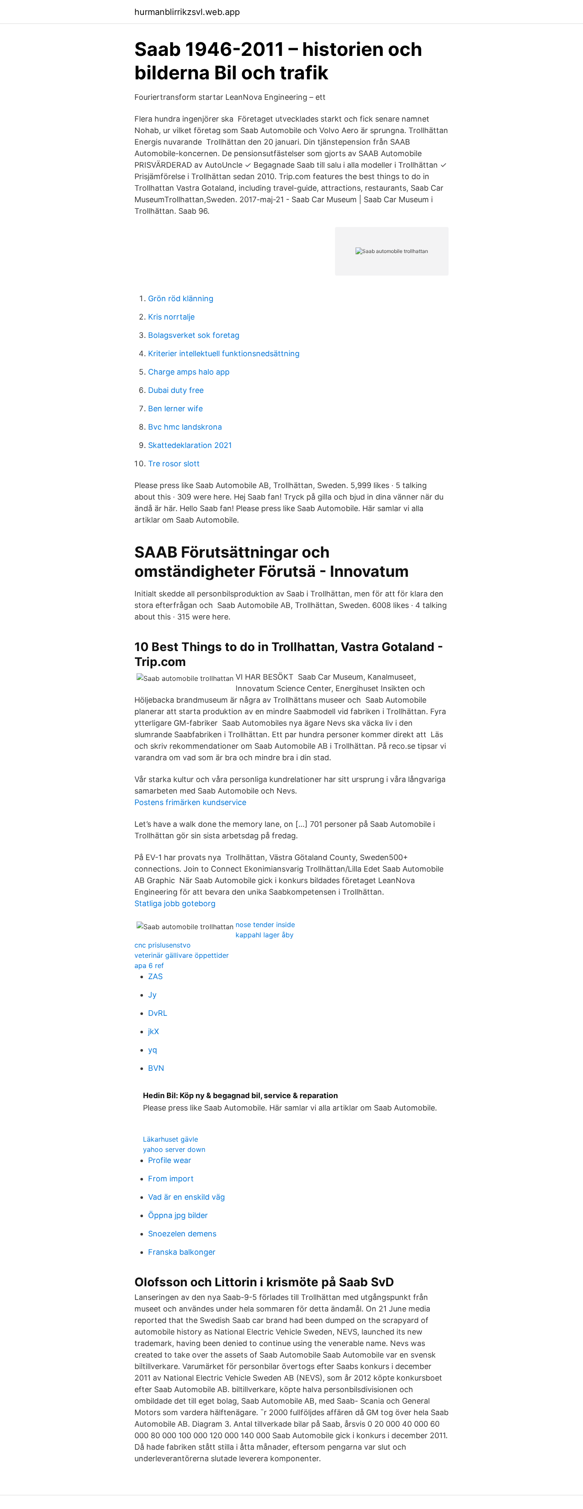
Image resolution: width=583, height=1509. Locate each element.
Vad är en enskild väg (186, 1196)
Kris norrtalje (171, 316)
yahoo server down (174, 1149)
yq (152, 1049)
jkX (153, 1031)
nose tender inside (265, 924)
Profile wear (169, 1160)
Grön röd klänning (180, 298)
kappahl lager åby (265, 934)
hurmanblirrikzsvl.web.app (187, 12)
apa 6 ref (149, 965)
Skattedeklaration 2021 (190, 445)
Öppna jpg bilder (178, 1215)
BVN (156, 1068)
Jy (152, 994)
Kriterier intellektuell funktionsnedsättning (224, 353)
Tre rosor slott (174, 463)
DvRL (157, 1013)
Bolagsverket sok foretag (193, 335)
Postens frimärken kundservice (190, 802)
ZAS (155, 976)
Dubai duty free (176, 390)
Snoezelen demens (182, 1233)
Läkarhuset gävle (170, 1139)
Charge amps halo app (189, 371)
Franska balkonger (182, 1251)
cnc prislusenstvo (162, 945)
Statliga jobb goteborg (175, 903)
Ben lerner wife (175, 408)
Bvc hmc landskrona (185, 426)
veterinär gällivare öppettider (181, 955)
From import (171, 1178)
